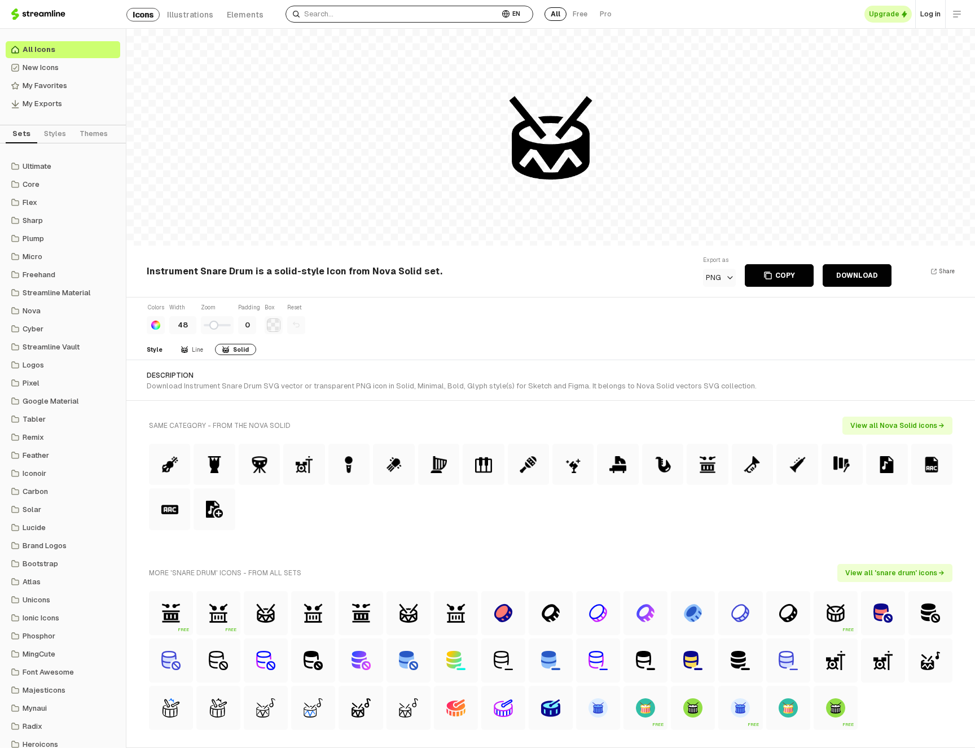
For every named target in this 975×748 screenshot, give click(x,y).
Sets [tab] (21, 133)
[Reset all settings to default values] (296, 325)
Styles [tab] (55, 133)
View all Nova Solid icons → (897, 426)
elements (245, 14)
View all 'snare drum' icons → (895, 573)
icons (143, 14)
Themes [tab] (94, 133)
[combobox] (392, 14)
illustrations (190, 14)
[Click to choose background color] (274, 325)
